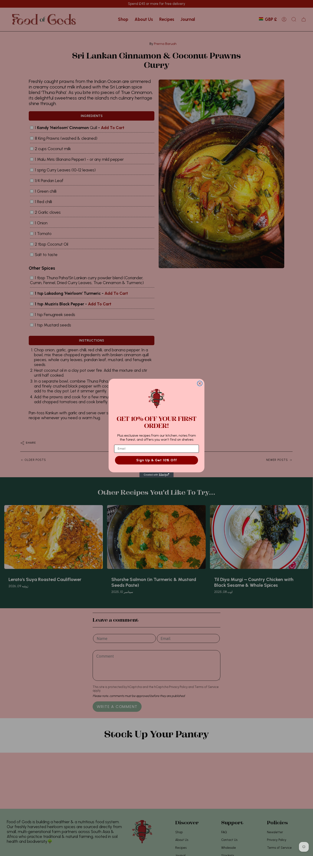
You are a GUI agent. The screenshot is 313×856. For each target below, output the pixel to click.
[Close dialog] (199, 383)
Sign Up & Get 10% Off (156, 460)
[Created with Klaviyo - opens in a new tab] (156, 474)
